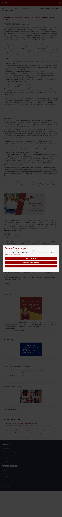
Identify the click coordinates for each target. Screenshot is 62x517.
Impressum (7, 270)
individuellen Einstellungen (15, 254)
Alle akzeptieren (31, 258)
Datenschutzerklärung (16, 270)
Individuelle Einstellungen (31, 266)
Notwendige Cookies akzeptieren (31, 262)
